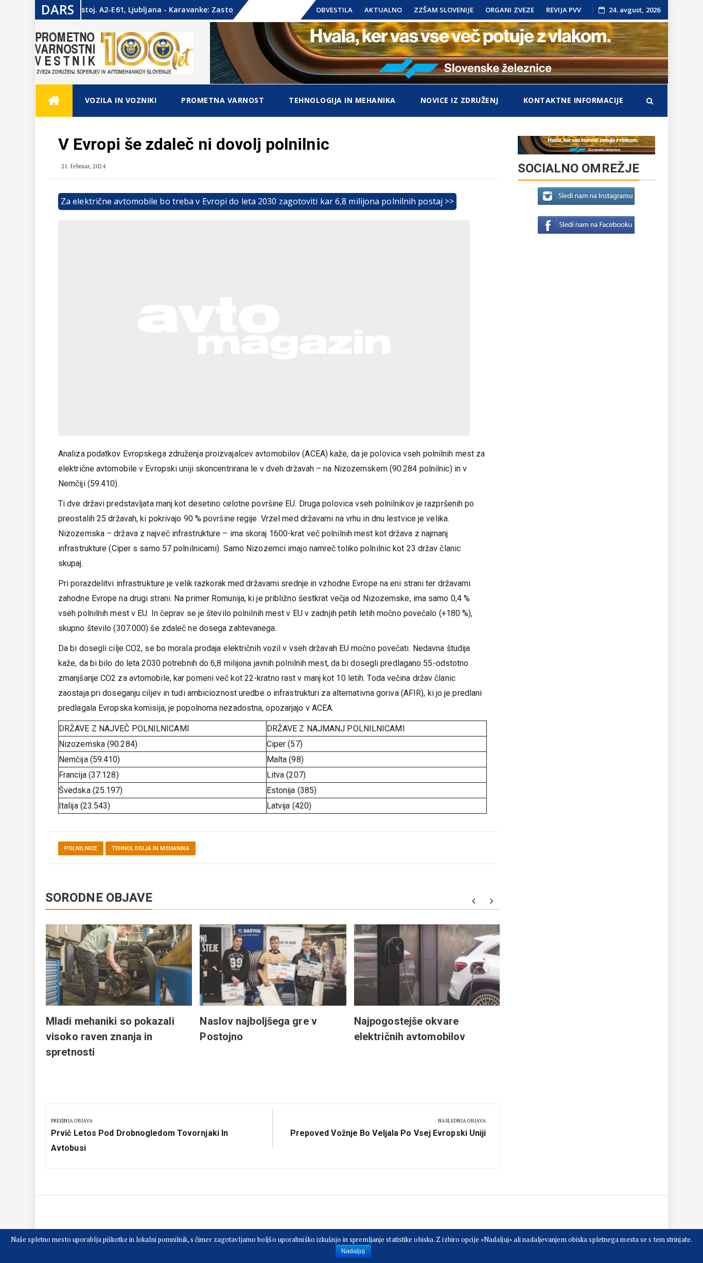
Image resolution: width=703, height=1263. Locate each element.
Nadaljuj (353, 1251)
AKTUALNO (383, 9)
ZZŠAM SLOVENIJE (443, 9)
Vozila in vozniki (121, 100)
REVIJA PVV (563, 9)
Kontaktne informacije (573, 100)
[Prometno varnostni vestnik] (54, 100)
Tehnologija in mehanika (342, 100)
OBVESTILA (334, 9)
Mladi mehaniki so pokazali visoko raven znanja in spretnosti (110, 1036)
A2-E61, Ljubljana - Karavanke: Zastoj (136, 9)
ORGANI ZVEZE (509, 9)
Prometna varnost (222, 100)
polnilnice (80, 848)
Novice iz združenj (459, 100)
